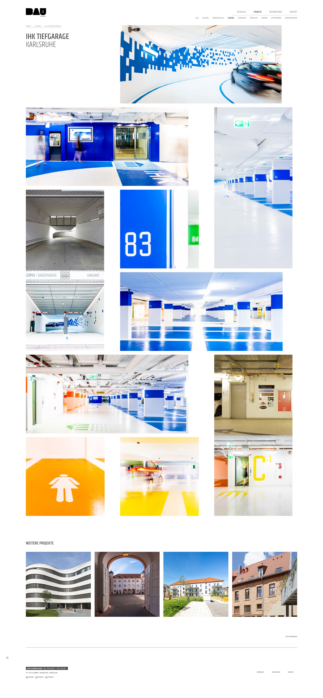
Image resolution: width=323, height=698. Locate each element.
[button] (32, 584)
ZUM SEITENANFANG (291, 636)
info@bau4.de (44, 672)
